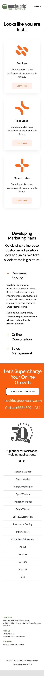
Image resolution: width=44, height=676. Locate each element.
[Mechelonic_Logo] (14, 4)
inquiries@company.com (23, 400)
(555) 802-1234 (28, 407)
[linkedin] (24, 461)
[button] (22, 275)
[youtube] (20, 461)
